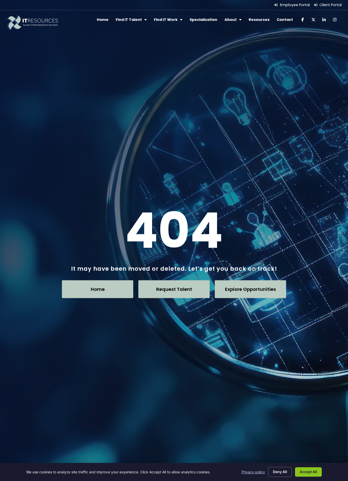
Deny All (280, 472)
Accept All (308, 472)
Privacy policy (253, 472)
